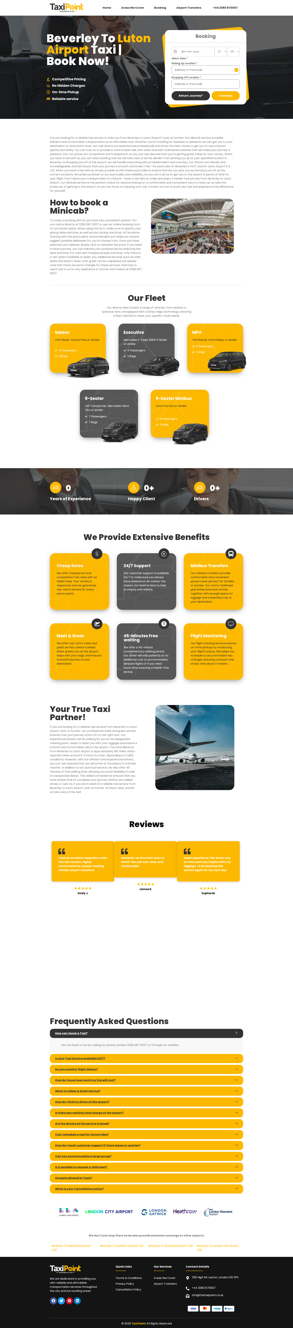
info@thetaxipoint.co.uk (207, 1295)
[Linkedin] (77, 1300)
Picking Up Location (184, 63)
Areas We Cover (132, 8)
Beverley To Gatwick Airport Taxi (121, 1246)
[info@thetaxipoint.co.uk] (187, 1296)
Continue (225, 96)
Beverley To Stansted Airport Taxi (170, 1246)
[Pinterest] (69, 1300)
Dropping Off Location (186, 77)
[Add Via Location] (236, 70)
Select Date (180, 58)
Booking (160, 8)
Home (107, 8)
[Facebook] (53, 1300)
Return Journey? (191, 96)
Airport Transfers (188, 8)
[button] (189, 8)
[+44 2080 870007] (187, 1288)
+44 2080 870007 (225, 8)
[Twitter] (61, 1300)
